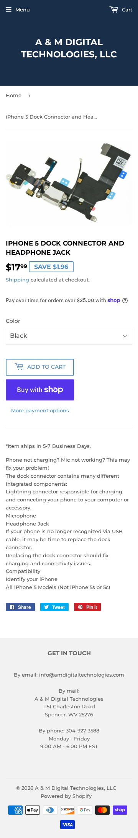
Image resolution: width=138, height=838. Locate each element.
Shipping (17, 280)
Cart (126, 10)
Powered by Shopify (66, 796)
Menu (22, 10)
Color (13, 320)
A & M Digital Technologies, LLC (69, 48)
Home (13, 95)
